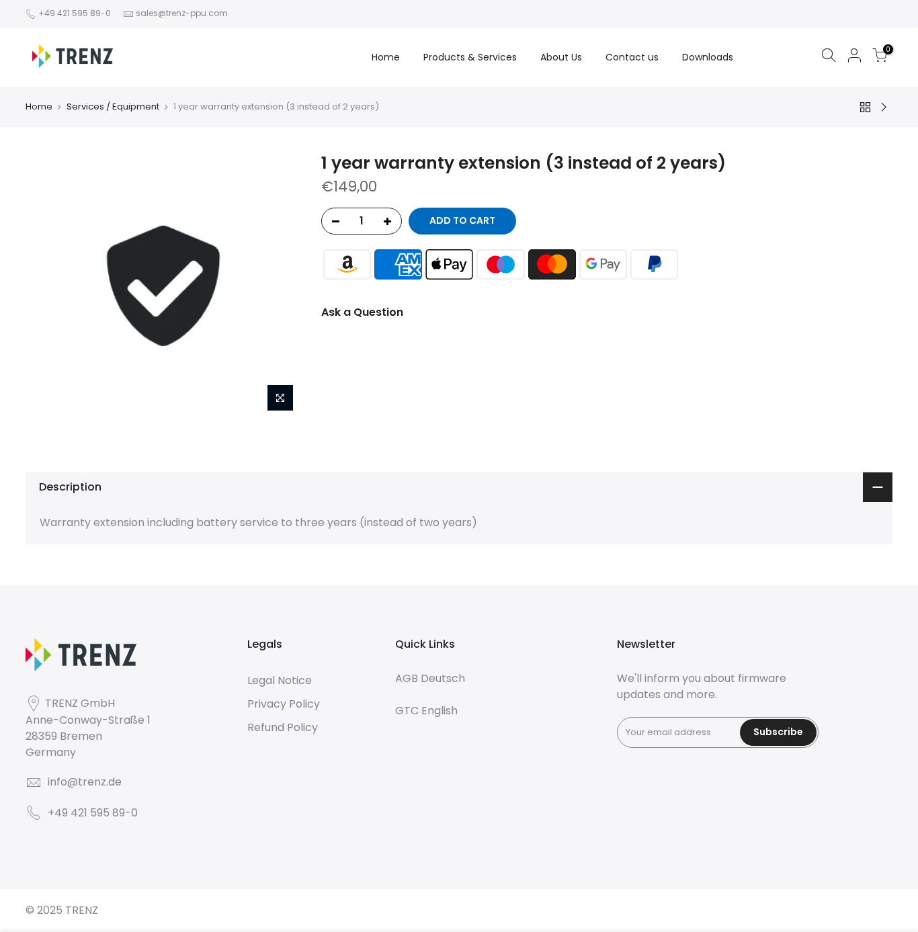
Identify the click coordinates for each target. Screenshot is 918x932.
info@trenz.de (85, 782)
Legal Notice (279, 680)
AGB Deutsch (430, 678)
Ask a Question (362, 312)
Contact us (632, 57)
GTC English (426, 710)
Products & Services (470, 57)
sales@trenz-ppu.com (182, 13)
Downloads (707, 57)
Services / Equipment (113, 106)
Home (386, 57)
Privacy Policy (283, 704)
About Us (561, 57)
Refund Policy (282, 727)
